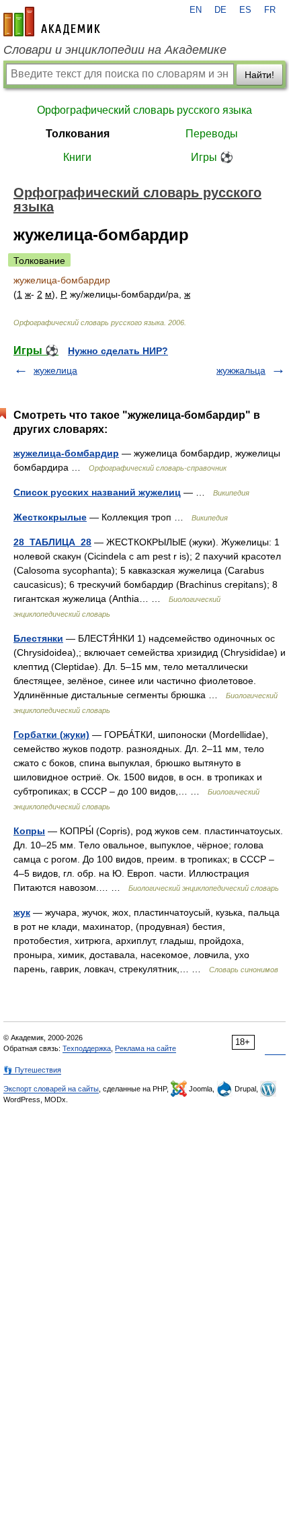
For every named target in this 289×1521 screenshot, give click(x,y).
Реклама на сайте (145, 1048)
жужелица (55, 370)
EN (196, 10)
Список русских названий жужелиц (97, 492)
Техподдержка (87, 1048)
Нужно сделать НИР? (118, 350)
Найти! (259, 74)
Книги (77, 157)
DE (220, 10)
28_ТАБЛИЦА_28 (52, 542)
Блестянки (38, 638)
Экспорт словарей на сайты (51, 1089)
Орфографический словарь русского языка (144, 110)
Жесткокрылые (50, 517)
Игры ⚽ (212, 157)
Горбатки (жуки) (51, 734)
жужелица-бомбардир (66, 453)
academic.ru (51, 21)
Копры (29, 830)
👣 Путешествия (32, 1070)
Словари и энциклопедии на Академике (114, 50)
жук (21, 912)
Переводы (211, 133)
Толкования (78, 133)
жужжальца (240, 370)
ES (245, 10)
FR (270, 10)
